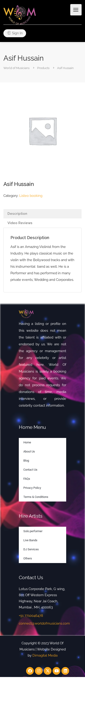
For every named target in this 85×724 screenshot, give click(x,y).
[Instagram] (39, 671)
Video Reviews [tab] (19, 223)
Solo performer (32, 531)
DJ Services (31, 549)
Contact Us (30, 469)
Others (27, 558)
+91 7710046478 (31, 616)
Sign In (17, 33)
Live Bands (30, 540)
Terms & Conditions (35, 497)
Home (27, 442)
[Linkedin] (65, 671)
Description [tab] (17, 214)
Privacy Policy (32, 487)
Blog (26, 460)
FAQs (26, 478)
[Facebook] (30, 671)
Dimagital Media (45, 655)
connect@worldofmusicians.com (44, 623)
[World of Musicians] (19, 14)
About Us (29, 451)
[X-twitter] (47, 671)
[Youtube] (56, 671)
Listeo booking (30, 196)
